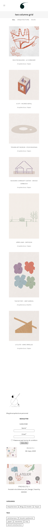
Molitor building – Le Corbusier (24, 60)
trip (26, 521)
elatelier (24, 492)
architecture (12, 518)
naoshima (18, 521)
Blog (21, 507)
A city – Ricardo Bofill (24, 103)
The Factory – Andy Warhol (24, 301)
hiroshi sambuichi (26, 518)
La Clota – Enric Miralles (24, 344)
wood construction (15, 525)
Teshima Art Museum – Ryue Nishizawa (24, 147)
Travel (36, 489)
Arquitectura (12, 507)
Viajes (37, 507)
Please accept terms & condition (25, 440)
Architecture (19, 489)
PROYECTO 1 (30, 448)
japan (10, 521)
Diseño (29, 507)
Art (26, 489)
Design (30, 489)
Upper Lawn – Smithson (24, 242)
